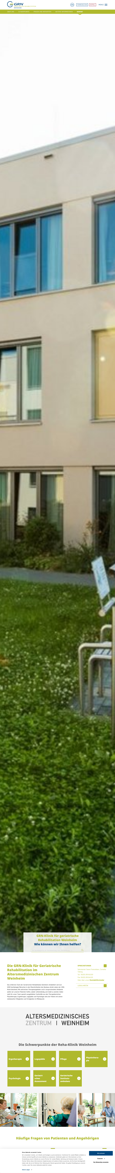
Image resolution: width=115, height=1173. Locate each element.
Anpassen (100, 1158)
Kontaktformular (97, 980)
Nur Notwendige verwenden (101, 1162)
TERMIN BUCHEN (82, 5)
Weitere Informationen (64, 12)
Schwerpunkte (23, 12)
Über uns (10, 12)
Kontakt (80, 12)
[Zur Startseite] (21, 5)
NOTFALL (92, 5)
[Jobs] (72, 5)
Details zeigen (26, 1169)
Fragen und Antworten (42, 12)
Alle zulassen (101, 1153)
